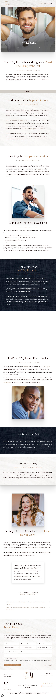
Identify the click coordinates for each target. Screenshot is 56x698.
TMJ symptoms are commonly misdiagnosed (15, 120)
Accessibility (28, 687)
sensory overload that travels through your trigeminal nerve (32, 289)
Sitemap (28, 685)
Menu (51, 3)
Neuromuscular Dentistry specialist (21, 329)
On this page (27, 91)
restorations (34, 568)
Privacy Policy (34, 685)
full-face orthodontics (25, 570)
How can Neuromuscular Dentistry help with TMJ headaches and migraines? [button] (25, 603)
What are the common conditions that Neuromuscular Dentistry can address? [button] (25, 609)
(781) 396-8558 (42, 3)
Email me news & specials (11, 658)
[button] (2, 695)
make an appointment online (36, 128)
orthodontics (17, 570)
